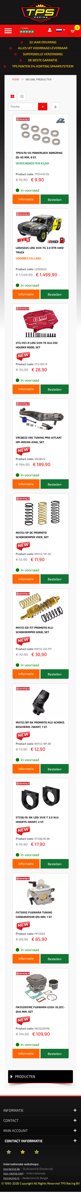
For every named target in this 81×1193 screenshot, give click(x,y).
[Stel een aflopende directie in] (55, 106)
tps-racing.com (13, 1173)
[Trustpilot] (36, 1154)
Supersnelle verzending (43, 54)
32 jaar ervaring (42, 42)
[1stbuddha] (22, 1154)
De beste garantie (42, 60)
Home (15, 79)
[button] (60, 30)
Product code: (25, 174)
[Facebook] (8, 1154)
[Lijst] (22, 96)
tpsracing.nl (11, 1178)
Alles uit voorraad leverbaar (43, 48)
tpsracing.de (11, 1169)
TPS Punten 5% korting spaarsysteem (43, 66)
